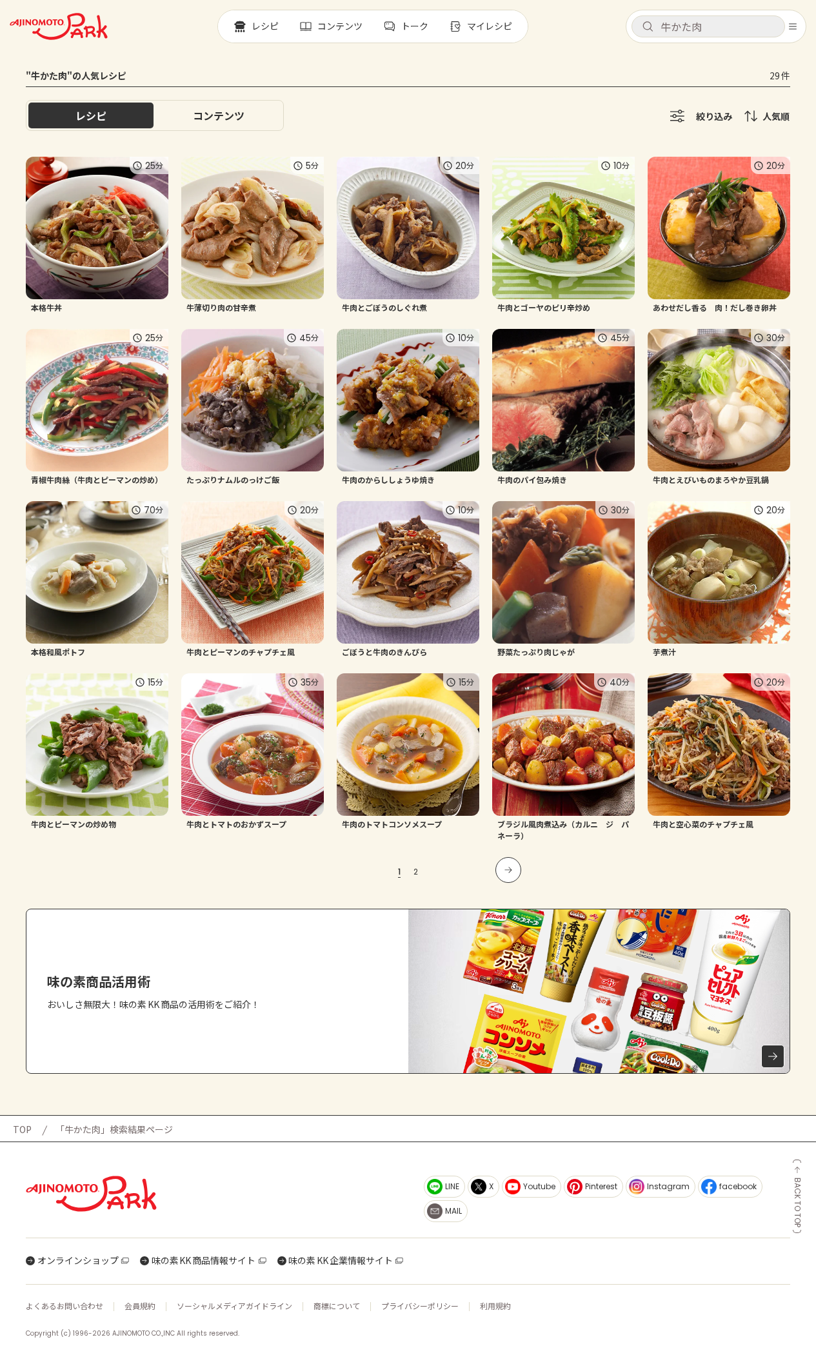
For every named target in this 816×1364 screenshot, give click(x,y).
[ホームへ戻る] (59, 26)
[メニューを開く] (793, 26)
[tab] (218, 115)
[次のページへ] (508, 870)
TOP (22, 1129)
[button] (708, 26)
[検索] (647, 27)
